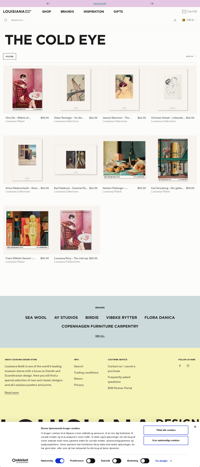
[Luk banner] (195, 427)
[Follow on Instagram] (188, 365)
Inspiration (94, 11)
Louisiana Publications (67, 261)
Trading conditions (86, 372)
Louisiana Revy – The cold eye (71, 258)
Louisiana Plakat (15, 121)
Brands (67, 11)
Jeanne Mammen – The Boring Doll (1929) (116, 118)
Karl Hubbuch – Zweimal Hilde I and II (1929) (71, 188)
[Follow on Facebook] (179, 365)
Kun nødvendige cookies (166, 440)
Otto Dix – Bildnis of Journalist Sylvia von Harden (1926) (22, 118)
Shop (46, 11)
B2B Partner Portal (120, 388)
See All (100, 336)
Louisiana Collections (66, 121)
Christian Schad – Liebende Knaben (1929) (167, 118)
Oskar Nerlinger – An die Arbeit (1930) (68, 118)
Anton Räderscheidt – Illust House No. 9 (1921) (21, 188)
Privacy (79, 385)
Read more (12, 392)
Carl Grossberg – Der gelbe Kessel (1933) (166, 188)
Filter (9, 56)
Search (78, 366)
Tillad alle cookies (166, 430)
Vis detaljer (161, 460)
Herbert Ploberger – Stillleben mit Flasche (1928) (119, 188)
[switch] (90, 460)
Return (78, 378)
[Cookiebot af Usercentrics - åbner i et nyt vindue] (20, 461)
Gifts (118, 11)
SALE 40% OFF (100, 3)
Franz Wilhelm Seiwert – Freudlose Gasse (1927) (19, 258)
